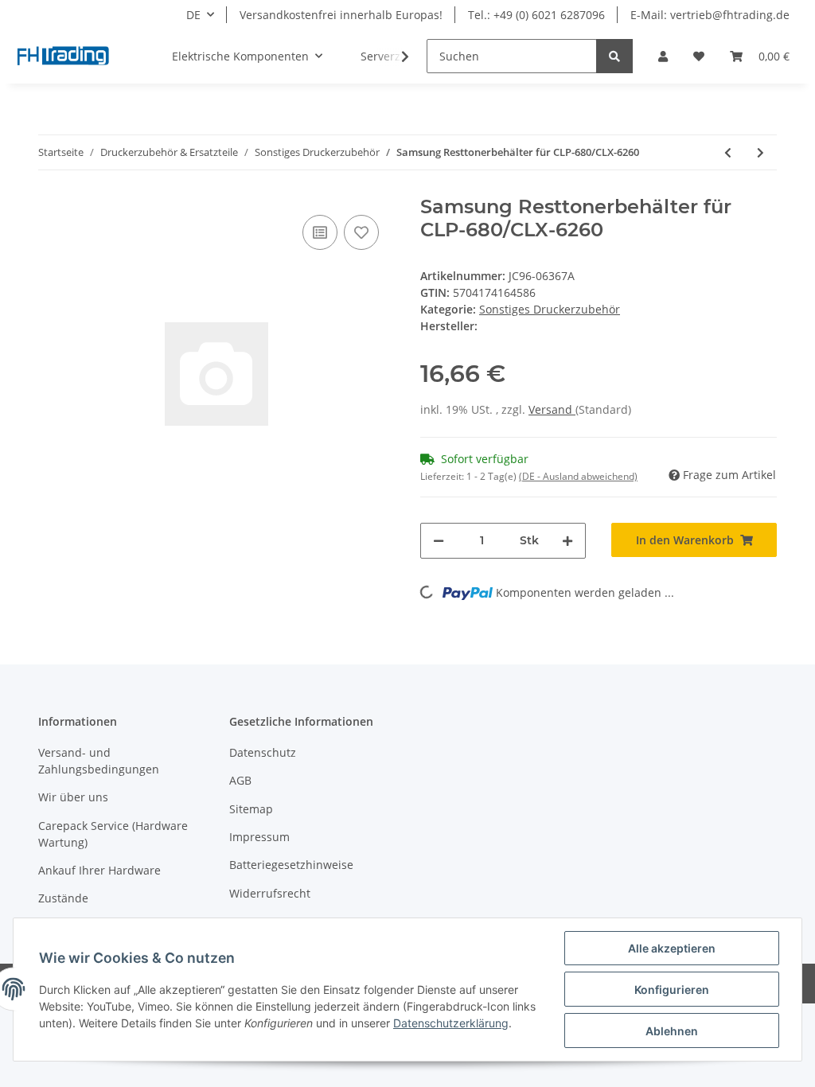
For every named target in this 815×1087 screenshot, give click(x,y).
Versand (551, 409)
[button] (662, 56)
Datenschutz (262, 752)
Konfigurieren (671, 989)
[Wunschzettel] (698, 56)
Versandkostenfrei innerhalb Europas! (341, 14)
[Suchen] (614, 56)
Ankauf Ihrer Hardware (99, 870)
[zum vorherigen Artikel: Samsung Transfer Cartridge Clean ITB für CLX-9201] (728, 152)
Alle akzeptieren (672, 948)
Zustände (63, 898)
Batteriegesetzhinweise (291, 864)
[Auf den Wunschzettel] (361, 232)
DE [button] (193, 14)
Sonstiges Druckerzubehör (549, 309)
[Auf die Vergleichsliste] (319, 232)
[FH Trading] (64, 56)
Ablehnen (671, 1031)
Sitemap (251, 808)
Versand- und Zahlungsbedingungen (98, 761)
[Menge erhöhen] (567, 541)
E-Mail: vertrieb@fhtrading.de (710, 14)
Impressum (259, 836)
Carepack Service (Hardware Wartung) (113, 834)
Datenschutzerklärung (451, 1023)
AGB (240, 780)
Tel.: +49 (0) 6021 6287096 (536, 14)
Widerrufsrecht (269, 893)
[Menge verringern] (438, 541)
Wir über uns (73, 797)
